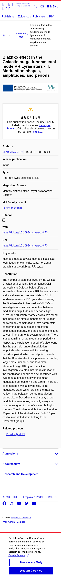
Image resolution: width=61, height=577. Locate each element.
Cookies (21, 521)
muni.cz (37, 131)
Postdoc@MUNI (15, 434)
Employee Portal (33, 497)
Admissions (10, 453)
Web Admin (9, 521)
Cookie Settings (16, 555)
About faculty (11, 463)
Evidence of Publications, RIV (36, 16)
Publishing (8, 16)
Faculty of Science (12, 207)
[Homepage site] (16, 6)
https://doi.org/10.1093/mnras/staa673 (25, 232)
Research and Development (20, 474)
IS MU (6, 497)
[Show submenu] (53, 454)
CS (42, 6)
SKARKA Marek (11, 152)
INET (16, 497)
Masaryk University (21, 517)
